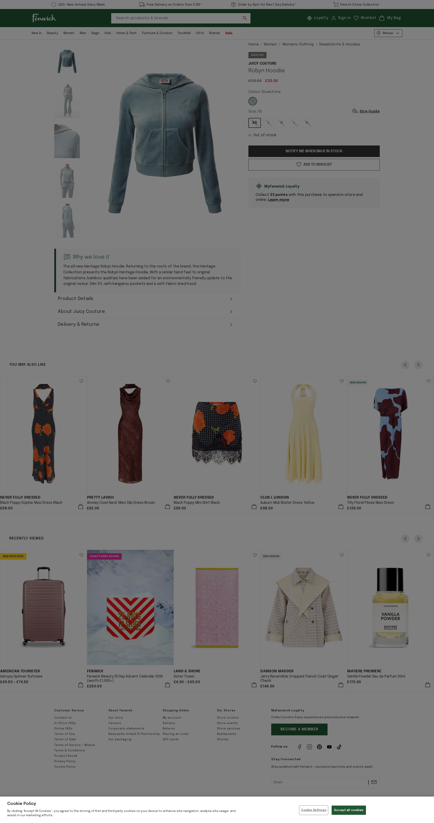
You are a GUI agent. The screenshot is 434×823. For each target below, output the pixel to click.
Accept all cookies (348, 810)
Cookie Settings (313, 810)
